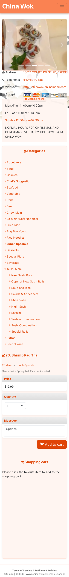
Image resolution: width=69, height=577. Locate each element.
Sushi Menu (14, 269)
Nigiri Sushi (18, 306)
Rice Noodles (15, 237)
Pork (10, 200)
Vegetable (13, 193)
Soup (10, 168)
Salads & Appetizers (24, 294)
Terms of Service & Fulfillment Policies (34, 570)
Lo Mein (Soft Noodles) (22, 219)
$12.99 (9, 386)
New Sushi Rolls (22, 275)
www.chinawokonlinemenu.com (44, 574)
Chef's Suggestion (19, 181)
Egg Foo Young (17, 231)
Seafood (12, 187)
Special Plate (15, 256)
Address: (11, 72)
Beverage (13, 262)
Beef (10, 206)
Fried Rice (13, 225)
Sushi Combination (23, 325)
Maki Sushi (18, 300)
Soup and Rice (21, 288)
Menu (8, 365)
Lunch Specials (17, 244)
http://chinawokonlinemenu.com (44, 87)
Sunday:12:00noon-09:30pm (24, 120)
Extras (11, 338)
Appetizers (14, 162)
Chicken (12, 175)
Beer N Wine (15, 344)
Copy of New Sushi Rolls (27, 281)
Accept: (10, 94)
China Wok (17, 6)
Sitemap (8, 574)
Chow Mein (14, 212)
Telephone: (12, 79)
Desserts (13, 250)
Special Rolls (19, 331)
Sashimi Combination (25, 319)
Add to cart (54, 444)
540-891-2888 (33, 79)
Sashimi (16, 313)
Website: (10, 87)
